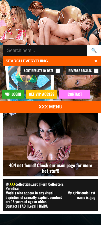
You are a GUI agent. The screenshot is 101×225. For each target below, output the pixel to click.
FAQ (23, 206)
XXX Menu (51, 106)
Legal (32, 206)
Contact (11, 206)
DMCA (43, 206)
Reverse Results (80, 70)
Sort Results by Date (39, 70)
